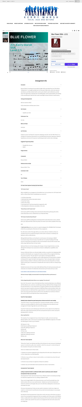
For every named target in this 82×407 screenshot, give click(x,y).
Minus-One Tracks (71, 53)
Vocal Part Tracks (62, 53)
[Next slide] (47, 72)
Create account (71, 1)
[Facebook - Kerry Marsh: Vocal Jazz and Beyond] (74, 30)
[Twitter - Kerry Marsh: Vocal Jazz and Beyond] (72, 30)
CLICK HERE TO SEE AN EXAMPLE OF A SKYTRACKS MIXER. (33, 271)
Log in (67, 1)
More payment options (71, 66)
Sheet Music (54, 53)
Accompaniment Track (56, 56)
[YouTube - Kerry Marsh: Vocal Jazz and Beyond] (78, 30)
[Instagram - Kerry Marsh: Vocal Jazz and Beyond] (76, 30)
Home (3, 30)
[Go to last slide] (10, 72)
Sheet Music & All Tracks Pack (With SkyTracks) (61, 51)
